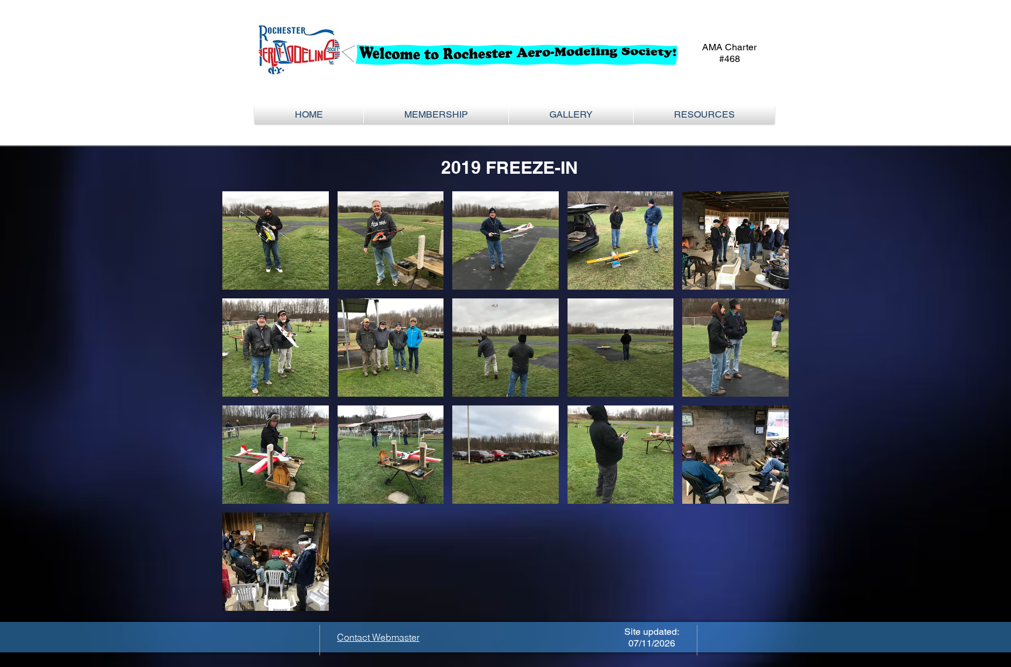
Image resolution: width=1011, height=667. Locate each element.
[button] (436, 114)
